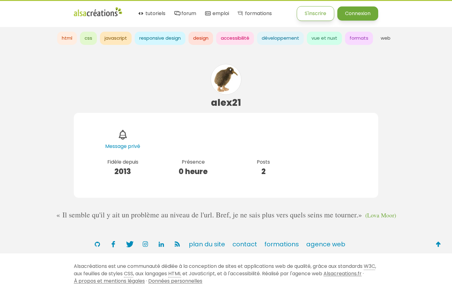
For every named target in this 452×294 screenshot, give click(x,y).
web (386, 38)
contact (244, 244)
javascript (116, 38)
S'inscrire (315, 13)
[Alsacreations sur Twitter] (129, 244)
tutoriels (154, 13)
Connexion (358, 13)
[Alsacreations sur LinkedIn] (161, 244)
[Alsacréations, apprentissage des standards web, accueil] (98, 15)
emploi (220, 13)
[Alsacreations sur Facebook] (113, 244)
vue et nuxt (324, 38)
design (200, 38)
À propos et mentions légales (109, 280)
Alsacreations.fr (342, 273)
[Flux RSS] (177, 244)
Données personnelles (175, 280)
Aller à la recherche (112, 10)
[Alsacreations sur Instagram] (145, 244)
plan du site (207, 244)
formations (258, 13)
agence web (325, 244)
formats (359, 38)
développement (280, 38)
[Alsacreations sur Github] (97, 244)
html (67, 38)
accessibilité (235, 38)
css (88, 38)
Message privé (122, 146)
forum (188, 13)
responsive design (160, 38)
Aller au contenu (60, 10)
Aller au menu (16, 10)
